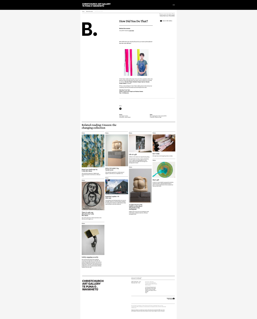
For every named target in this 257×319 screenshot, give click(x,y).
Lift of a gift (133, 154)
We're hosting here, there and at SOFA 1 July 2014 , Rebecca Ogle (158, 116)
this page (154, 311)
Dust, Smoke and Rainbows (143, 159)
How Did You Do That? (99, 11)
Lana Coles (131, 30)
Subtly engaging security (90, 257)
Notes (83, 133)
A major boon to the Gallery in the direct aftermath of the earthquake (135, 207)
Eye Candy (156, 153)
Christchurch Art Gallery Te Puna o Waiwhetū (96, 5)
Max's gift (156, 180)
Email (146, 292)
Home (83, 11)
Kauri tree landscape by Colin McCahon (90, 170)
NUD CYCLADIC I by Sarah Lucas (112, 169)
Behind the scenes (89, 11)
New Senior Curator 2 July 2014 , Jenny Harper (125, 116)
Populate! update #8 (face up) (112, 197)
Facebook (120, 108)
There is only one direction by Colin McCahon (88, 214)
